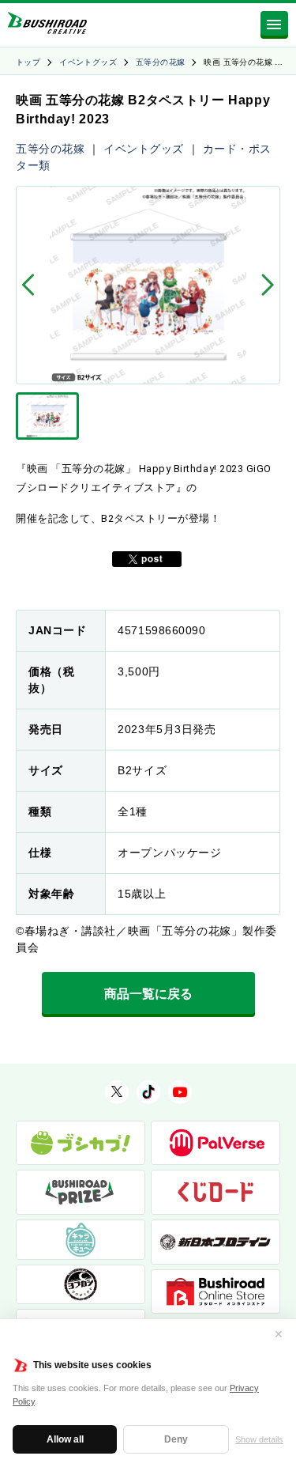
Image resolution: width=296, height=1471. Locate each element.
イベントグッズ (88, 62)
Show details (259, 1439)
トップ (28, 62)
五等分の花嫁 (160, 62)
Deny (176, 1439)
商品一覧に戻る (148, 993)
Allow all (65, 1439)
